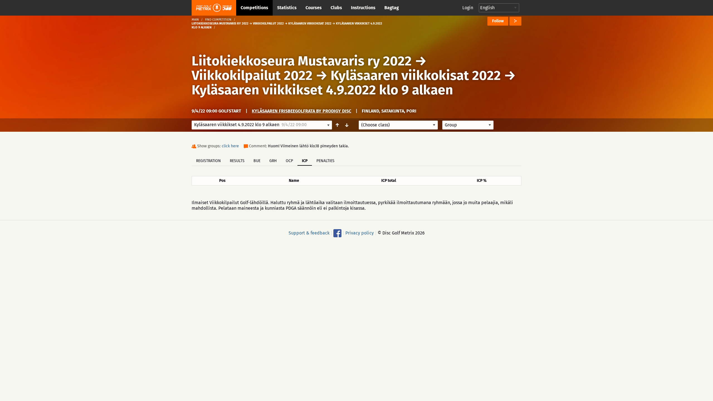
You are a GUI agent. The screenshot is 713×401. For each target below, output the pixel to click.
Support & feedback (309, 233)
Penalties (325, 160)
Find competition (218, 19)
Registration (208, 160)
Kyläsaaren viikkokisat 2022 (416, 75)
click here (230, 146)
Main (195, 19)
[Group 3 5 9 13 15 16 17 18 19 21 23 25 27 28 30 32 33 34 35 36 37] (468, 125)
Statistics (287, 7)
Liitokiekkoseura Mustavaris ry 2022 (302, 61)
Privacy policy (359, 233)
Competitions (254, 7)
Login (467, 7)
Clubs (336, 7)
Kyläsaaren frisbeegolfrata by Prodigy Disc (301, 111)
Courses (314, 7)
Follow (498, 21)
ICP (304, 160)
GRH (273, 160)
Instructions (363, 7)
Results (237, 160)
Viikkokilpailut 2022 (252, 75)
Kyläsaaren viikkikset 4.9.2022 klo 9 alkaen (322, 90)
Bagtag (391, 7)
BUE (256, 160)
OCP (289, 160)
